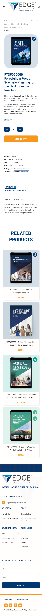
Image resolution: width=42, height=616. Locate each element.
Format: (7, 156)
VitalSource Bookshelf (19, 100)
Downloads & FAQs (7, 542)
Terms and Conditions (15, 190)
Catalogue (8, 21)
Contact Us (24, 546)
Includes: (8, 159)
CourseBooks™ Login (8, 538)
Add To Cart (21, 139)
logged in (17, 212)
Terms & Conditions (22, 599)
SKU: (6, 162)
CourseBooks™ (6, 514)
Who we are (24, 538)
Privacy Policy (8, 599)
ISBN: (6, 166)
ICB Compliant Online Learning (11, 534)
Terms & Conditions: (12, 171)
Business (17, 169)
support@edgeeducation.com (16, 503)
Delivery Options (26, 514)
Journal (23, 542)
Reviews (10, 186)
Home (23, 534)
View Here (24, 171)
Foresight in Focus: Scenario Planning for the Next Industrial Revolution (16, 24)
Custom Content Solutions (10, 518)
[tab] (12, 187)
